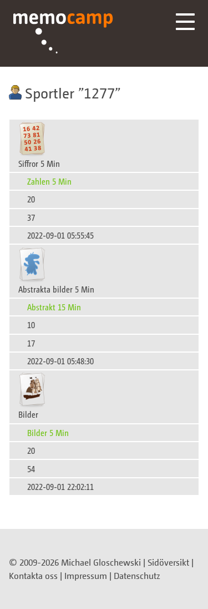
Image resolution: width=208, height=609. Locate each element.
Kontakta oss (33, 575)
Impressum (85, 575)
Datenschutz (137, 575)
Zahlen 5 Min (49, 181)
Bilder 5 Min (48, 432)
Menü (185, 21)
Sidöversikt (168, 562)
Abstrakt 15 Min (54, 307)
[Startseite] (63, 33)
